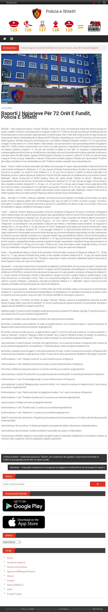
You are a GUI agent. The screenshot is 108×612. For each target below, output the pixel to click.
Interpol (10, 576)
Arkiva (10, 558)
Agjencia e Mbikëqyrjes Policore (21, 571)
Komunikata (6, 100)
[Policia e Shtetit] (4, 38)
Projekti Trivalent (14, 594)
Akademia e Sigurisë (16, 562)
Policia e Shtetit (61, 11)
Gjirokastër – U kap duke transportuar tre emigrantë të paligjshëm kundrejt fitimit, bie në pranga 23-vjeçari (56, 467)
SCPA (9, 589)
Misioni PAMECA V (15, 585)
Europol (10, 580)
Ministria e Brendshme (17, 567)
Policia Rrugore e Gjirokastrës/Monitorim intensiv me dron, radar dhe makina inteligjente (59, 48)
